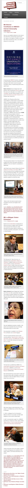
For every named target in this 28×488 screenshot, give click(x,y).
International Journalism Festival (12, 208)
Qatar (16, 461)
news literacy (8, 459)
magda (15, 32)
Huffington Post (10, 457)
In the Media (15, 14)
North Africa (18, 459)
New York (10, 210)
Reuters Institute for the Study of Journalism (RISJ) (13, 211)
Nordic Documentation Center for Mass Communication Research (14, 369)
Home (5, 12)
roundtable (6, 93)
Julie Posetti (6, 210)
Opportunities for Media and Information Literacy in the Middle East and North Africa (14, 338)
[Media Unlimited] (14, 6)
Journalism (21, 209)
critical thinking (17, 455)
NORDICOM (13, 459)
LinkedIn (14, 332)
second (17, 90)
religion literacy (20, 461)
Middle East (18, 458)
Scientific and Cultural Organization (10, 462)
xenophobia (10, 467)
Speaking (9, 206)
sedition (18, 462)
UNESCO (12, 80)
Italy (13, 209)
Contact (6, 17)
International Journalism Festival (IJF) (14, 94)
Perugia (20, 210)
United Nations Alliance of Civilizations (14, 465)
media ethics (13, 458)
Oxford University (16, 210)
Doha (21, 455)
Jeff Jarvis (16, 209)
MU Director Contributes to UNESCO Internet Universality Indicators (11, 28)
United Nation (12, 223)
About (10, 12)
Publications (7, 14)
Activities (17, 12)
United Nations (9, 464)
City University (17, 206)
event (9, 292)
